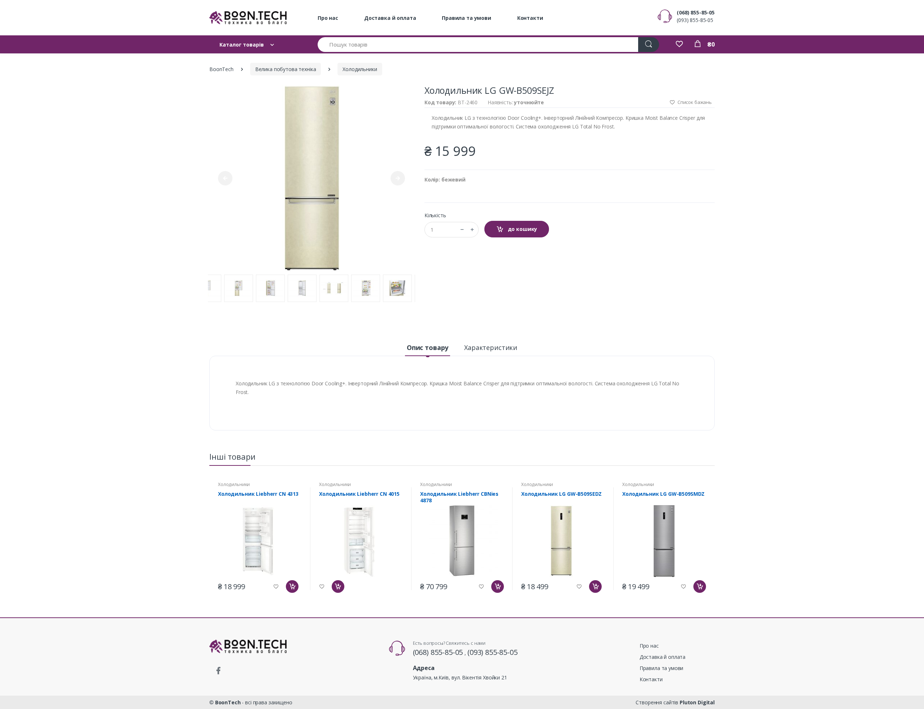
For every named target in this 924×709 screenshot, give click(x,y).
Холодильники (360, 69)
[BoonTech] (248, 18)
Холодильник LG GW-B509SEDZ (561, 494)
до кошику (521, 229)
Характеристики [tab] (490, 347)
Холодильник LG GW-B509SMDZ (663, 494)
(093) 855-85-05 (695, 20)
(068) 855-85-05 (696, 12)
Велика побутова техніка (285, 69)
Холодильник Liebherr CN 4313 (258, 494)
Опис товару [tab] (427, 347)
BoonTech (221, 69)
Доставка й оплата (390, 17)
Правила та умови (466, 17)
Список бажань (694, 102)
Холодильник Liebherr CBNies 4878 (459, 497)
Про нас (328, 17)
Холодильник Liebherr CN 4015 (359, 494)
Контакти (530, 17)
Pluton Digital (697, 702)
